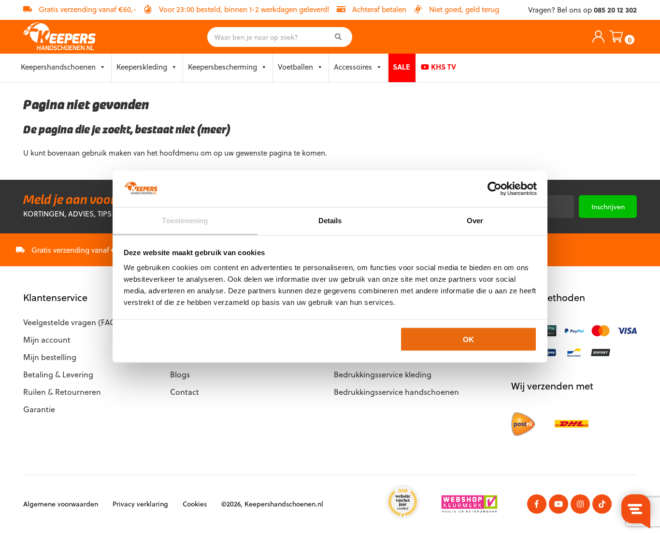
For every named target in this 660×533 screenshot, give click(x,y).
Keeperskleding (141, 66)
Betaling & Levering (58, 374)
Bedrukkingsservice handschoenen (396, 391)
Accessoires (353, 66)
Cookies (195, 504)
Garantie (39, 409)
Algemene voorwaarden (60, 504)
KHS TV (442, 66)
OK (468, 339)
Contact (184, 391)
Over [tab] (475, 220)
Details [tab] (330, 220)
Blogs (180, 374)
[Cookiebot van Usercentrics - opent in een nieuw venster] (494, 188)
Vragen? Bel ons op (582, 10)
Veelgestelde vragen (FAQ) (71, 322)
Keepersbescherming (222, 66)
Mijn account (47, 339)
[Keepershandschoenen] (59, 36)
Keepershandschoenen (58, 66)
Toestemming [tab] (185, 220)
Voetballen (295, 66)
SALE (401, 66)
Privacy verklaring (140, 504)
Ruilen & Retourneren (62, 391)
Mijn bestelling (49, 356)
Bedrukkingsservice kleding (382, 374)
